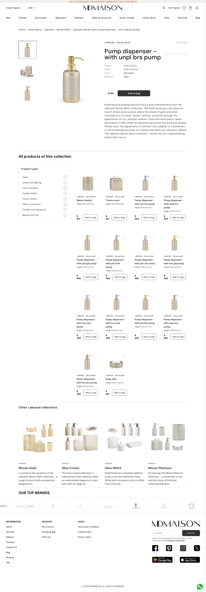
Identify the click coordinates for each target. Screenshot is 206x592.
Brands (22, 17)
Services (182, 17)
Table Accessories (101, 17)
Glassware (60, 17)
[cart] (190, 8)
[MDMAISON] (103, 8)
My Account (48, 526)
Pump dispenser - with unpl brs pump (174, 204)
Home (22, 29)
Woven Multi (63, 29)
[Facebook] (155, 548)
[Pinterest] (169, 548)
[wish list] (184, 8)
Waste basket (84, 200)
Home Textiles (127, 17)
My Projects (174, 7)
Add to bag (134, 93)
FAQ (8, 562)
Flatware (78, 17)
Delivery (10, 537)
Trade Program (13, 7)
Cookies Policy (85, 532)
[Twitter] (197, 548)
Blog (198, 17)
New (8, 17)
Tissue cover (113, 200)
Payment (10, 542)
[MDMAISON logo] (176, 524)
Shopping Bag (48, 532)
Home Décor (149, 17)
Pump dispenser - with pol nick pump (116, 263)
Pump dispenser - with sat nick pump (87, 323)
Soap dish (111, 379)
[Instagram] (183, 548)
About (9, 526)
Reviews (10, 557)
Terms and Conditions (88, 526)
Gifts (167, 17)
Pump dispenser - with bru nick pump (116, 323)
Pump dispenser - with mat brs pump (174, 323)
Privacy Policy (84, 537)
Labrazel (49, 29)
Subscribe (191, 533)
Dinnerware (41, 17)
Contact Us (11, 547)
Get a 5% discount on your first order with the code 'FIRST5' (103, 1)
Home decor (34, 29)
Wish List (46, 537)
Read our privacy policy (177, 540)
